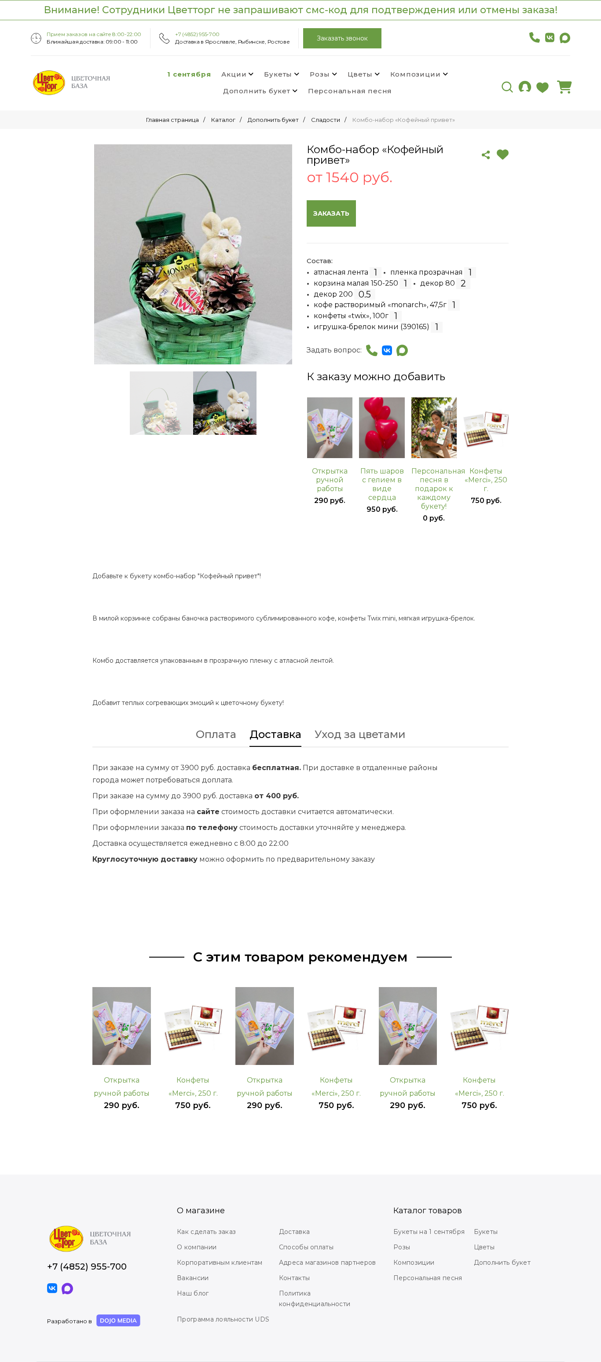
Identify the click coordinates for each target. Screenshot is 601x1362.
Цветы (360, 74)
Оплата (216, 735)
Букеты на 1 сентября (429, 1232)
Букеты (278, 74)
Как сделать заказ (206, 1232)
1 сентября (189, 74)
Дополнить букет (256, 91)
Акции (233, 74)
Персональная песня (350, 91)
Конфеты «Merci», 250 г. (486, 480)
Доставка (275, 735)
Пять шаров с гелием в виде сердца (382, 484)
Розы (320, 74)
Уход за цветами (360, 735)
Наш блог (193, 1293)
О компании (196, 1247)
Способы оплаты (306, 1247)
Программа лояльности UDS (223, 1319)
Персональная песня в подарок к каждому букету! (434, 488)
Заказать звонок (342, 38)
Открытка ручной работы (330, 480)
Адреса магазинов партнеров (327, 1263)
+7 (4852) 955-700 (197, 34)
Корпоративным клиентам (220, 1263)
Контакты (294, 1278)
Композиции (415, 74)
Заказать (331, 213)
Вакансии (193, 1278)
